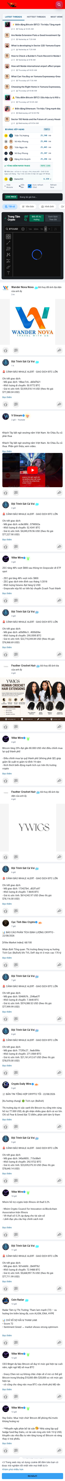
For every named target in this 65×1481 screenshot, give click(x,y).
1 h (12, 366)
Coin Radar (17, 1299)
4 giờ (13, 673)
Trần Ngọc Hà (21, 147)
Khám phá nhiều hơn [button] (12, 1469)
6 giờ (13, 872)
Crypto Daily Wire (21, 1083)
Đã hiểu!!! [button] (32, 1476)
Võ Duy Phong (21, 153)
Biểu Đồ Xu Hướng (36, 218)
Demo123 (18, 179)
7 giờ (13, 926)
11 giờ (14, 1250)
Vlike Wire (17, 557)
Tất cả (11, 206)
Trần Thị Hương (22, 135)
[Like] (32, 351)
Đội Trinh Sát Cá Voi (23, 361)
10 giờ (14, 1196)
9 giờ (13, 1088)
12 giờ (14, 1304)
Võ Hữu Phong (21, 141)
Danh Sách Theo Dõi (53, 218)
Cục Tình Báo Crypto (23, 922)
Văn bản (29, 206)
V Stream (16, 415)
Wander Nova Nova (22, 287)
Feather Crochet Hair (23, 665)
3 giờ (13, 562)
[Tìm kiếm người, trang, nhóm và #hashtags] (59, 4)
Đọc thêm (7, 397)
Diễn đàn (22, 186)
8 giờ (13, 1034)
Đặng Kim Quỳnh (23, 159)
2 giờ (13, 420)
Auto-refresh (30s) (37, 186)
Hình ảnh (49, 206)
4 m (13, 294)
